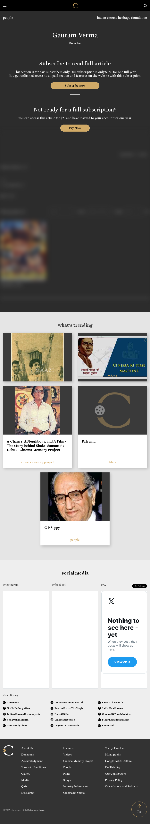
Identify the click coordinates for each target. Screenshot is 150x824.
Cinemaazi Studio (74, 793)
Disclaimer (27, 793)
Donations (27, 754)
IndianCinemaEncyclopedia (23, 714)
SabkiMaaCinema (112, 708)
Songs (67, 780)
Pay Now (75, 128)
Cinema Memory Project (78, 761)
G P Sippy (52, 528)
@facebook (59, 584)
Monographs (113, 754)
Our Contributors (115, 773)
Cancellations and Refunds (121, 786)
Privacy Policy (114, 780)
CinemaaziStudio (64, 719)
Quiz (24, 786)
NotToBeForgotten (18, 708)
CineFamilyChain (17, 725)
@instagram (10, 584)
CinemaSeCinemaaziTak (68, 702)
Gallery (25, 773)
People (67, 767)
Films (66, 773)
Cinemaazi (13, 702)
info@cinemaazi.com (34, 810)
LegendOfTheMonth (66, 725)
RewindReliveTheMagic (68, 708)
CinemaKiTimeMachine (116, 714)
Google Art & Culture (118, 761)
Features (68, 748)
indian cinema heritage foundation (122, 18)
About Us (27, 748)
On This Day (113, 767)
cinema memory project (37, 462)
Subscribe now (75, 85)
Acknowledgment (32, 761)
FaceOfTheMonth (112, 702)
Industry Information (75, 786)
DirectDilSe (61, 714)
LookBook (108, 725)
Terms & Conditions (33, 767)
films (112, 462)
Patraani (89, 441)
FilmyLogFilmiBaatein (115, 719)
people (8, 18)
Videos (67, 754)
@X (103, 584)
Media (25, 780)
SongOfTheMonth (18, 719)
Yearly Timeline (114, 748)
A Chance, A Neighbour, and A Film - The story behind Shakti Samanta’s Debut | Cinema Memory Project (36, 445)
